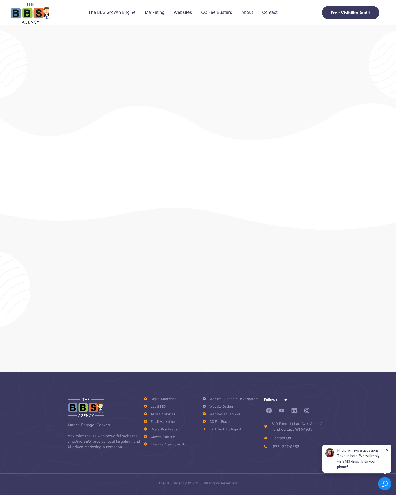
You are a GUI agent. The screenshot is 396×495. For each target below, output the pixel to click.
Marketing (155, 12)
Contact (270, 12)
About (247, 12)
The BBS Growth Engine (112, 12)
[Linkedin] (294, 410)
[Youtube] (281, 410)
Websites (183, 12)
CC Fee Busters (216, 12)
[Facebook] (269, 410)
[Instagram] (307, 410)
